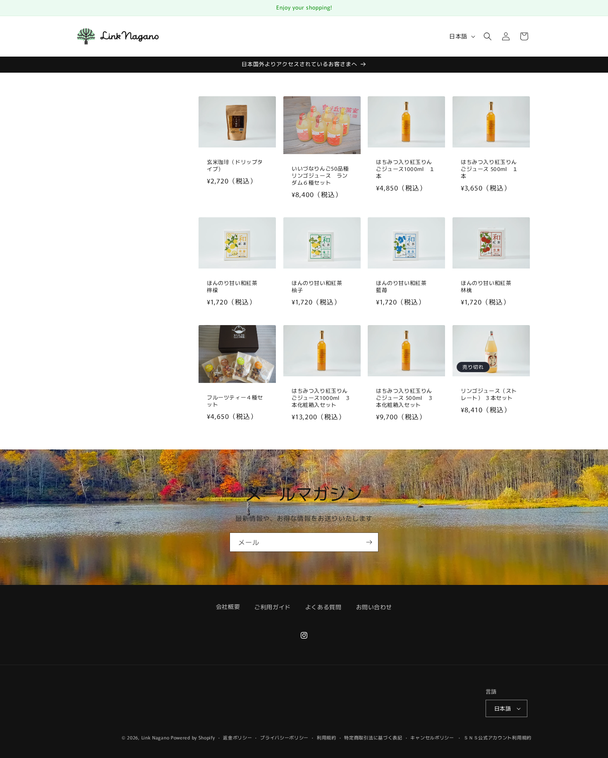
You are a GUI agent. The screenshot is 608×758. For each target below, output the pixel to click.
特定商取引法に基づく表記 (373, 737)
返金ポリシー (237, 737)
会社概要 (228, 606)
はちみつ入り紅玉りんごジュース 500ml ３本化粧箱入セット (404, 398)
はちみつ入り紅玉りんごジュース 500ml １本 (489, 169)
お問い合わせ (374, 607)
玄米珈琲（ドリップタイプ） (235, 166)
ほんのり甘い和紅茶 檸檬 (235, 287)
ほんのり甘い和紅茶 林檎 (489, 287)
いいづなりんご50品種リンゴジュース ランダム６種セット (320, 175)
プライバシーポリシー (284, 737)
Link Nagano (155, 737)
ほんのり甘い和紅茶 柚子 (320, 287)
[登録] (369, 542)
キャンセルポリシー (432, 737)
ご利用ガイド (272, 607)
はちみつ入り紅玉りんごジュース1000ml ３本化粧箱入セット (321, 398)
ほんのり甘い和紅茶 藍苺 (404, 287)
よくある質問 (323, 607)
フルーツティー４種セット (235, 401)
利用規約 (326, 737)
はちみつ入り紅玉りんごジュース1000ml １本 (405, 169)
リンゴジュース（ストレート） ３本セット (489, 395)
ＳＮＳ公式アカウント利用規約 (497, 737)
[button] (488, 36)
